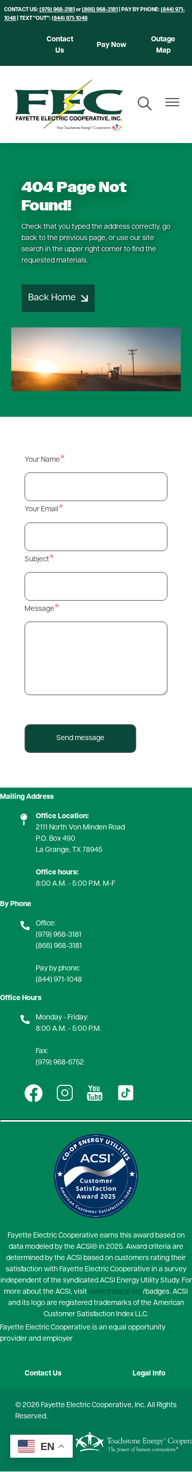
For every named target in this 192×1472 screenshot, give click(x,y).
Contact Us (60, 45)
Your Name (42, 460)
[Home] (68, 104)
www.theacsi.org (115, 1292)
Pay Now (111, 45)
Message (39, 609)
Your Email (41, 509)
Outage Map (163, 45)
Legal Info (149, 1374)
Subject (37, 559)
